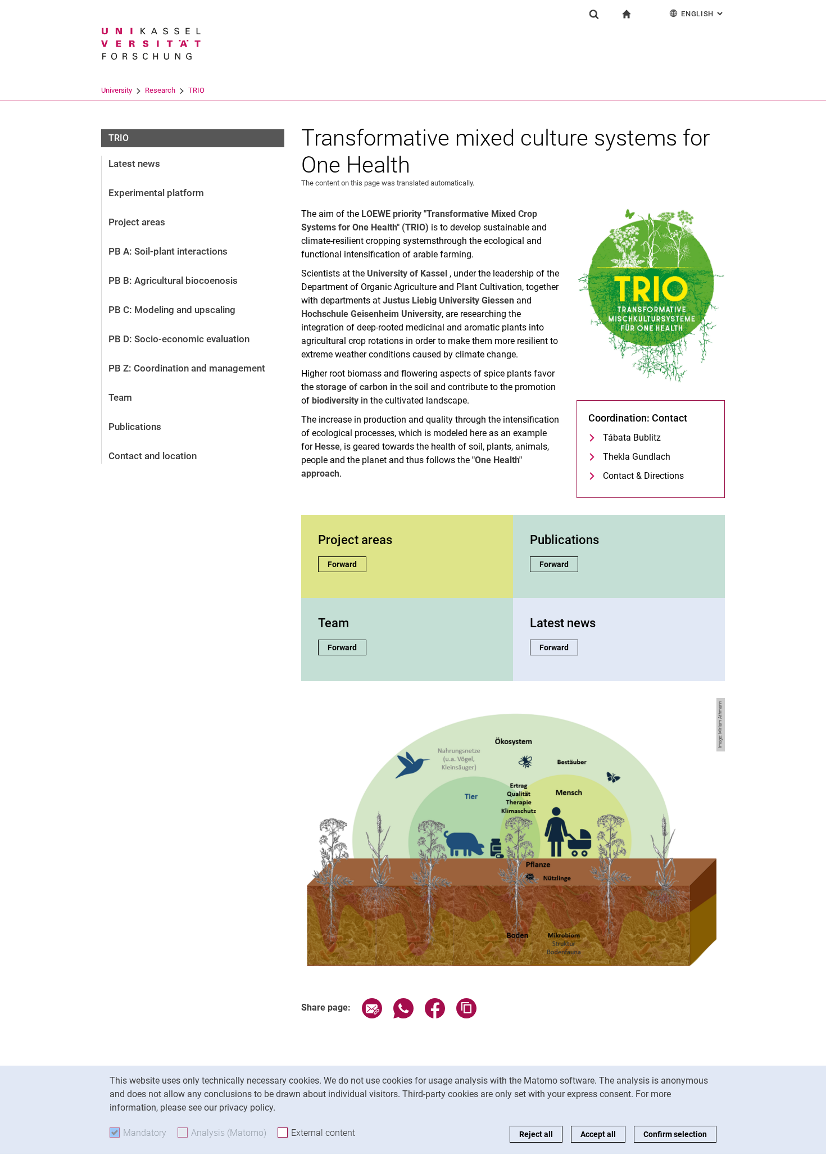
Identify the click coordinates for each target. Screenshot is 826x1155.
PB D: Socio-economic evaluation (178, 339)
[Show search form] (594, 14)
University (116, 90)
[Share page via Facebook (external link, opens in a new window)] (435, 1015)
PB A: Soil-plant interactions (168, 251)
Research (160, 90)
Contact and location (152, 455)
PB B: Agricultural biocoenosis (173, 280)
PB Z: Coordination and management (186, 368)
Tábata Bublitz (632, 437)
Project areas (136, 222)
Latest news (134, 163)
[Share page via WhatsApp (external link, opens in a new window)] (403, 1015)
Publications (134, 426)
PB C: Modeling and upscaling (171, 309)
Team (120, 397)
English (703, 14)
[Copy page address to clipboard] (466, 1015)
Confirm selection (675, 1134)
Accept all (598, 1134)
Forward (347, 564)
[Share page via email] (372, 1015)
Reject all (536, 1134)
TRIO (196, 90)
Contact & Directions (643, 475)
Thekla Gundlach (636, 456)
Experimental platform (156, 192)
